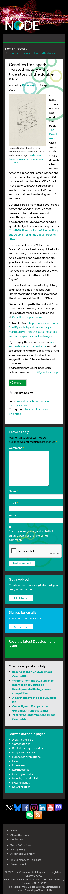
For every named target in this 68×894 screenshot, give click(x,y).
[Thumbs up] (10, 392)
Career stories (21, 744)
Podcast (21, 48)
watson (23, 405)
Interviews (19, 765)
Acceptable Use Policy (22, 853)
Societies (15, 413)
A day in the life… (23, 739)
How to (16, 761)
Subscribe (21, 627)
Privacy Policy (17, 849)
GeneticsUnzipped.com (27, 317)
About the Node (19, 834)
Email (13, 503)
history (13, 405)
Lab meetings (20, 769)
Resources (42, 409)
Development (18, 864)
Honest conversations (26, 757)
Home (9, 48)
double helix (30, 401)
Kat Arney (28, 85)
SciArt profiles (21, 787)
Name (13, 491)
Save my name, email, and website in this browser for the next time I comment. (31, 535)
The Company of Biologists (25, 859)
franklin (44, 401)
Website (14, 515)
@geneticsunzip (47, 372)
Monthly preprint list (25, 778)
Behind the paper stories (27, 748)
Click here (21, 598)
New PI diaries (21, 782)
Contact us (16, 839)
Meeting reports (22, 774)
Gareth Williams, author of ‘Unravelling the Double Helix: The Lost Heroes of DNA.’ (33, 234)
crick (19, 401)
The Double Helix (53, 134)
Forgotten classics (24, 752)
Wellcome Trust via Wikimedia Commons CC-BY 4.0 (26, 159)
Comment (16, 447)
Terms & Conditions (21, 845)
